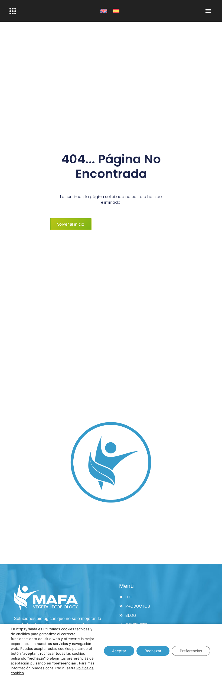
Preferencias (191, 650)
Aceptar (119, 650)
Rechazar (153, 650)
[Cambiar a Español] (116, 11)
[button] (208, 11)
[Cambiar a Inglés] (104, 11)
